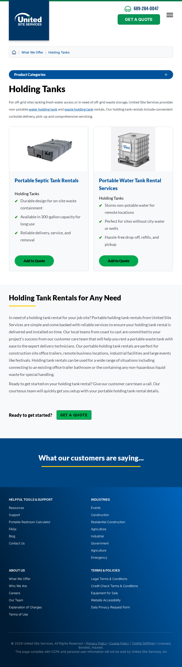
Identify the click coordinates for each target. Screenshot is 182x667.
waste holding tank (78, 109)
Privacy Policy (96, 643)
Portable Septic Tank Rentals (47, 180)
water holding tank (43, 109)
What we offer (32, 52)
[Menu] (169, 15)
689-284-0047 (146, 8)
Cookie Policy (119, 643)
